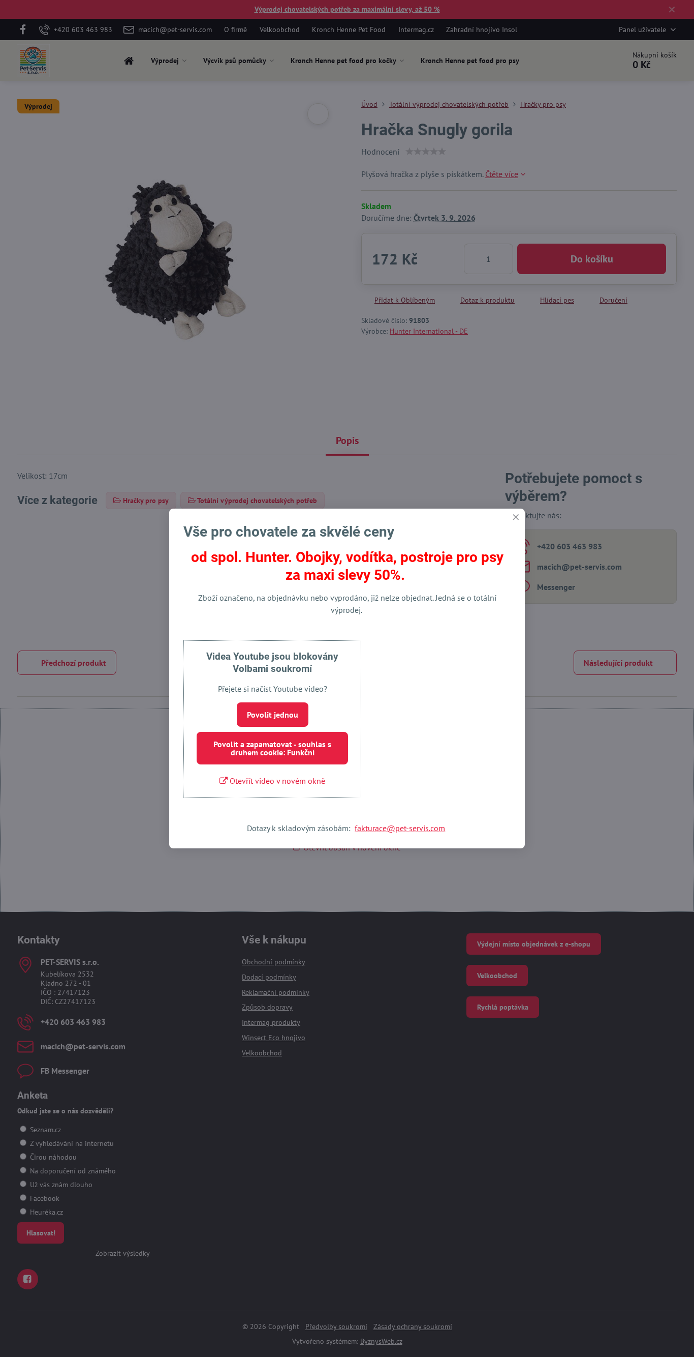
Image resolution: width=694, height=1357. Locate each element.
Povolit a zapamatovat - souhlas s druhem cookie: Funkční (272, 748)
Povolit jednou (272, 715)
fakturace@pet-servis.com (400, 828)
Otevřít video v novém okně (276, 781)
